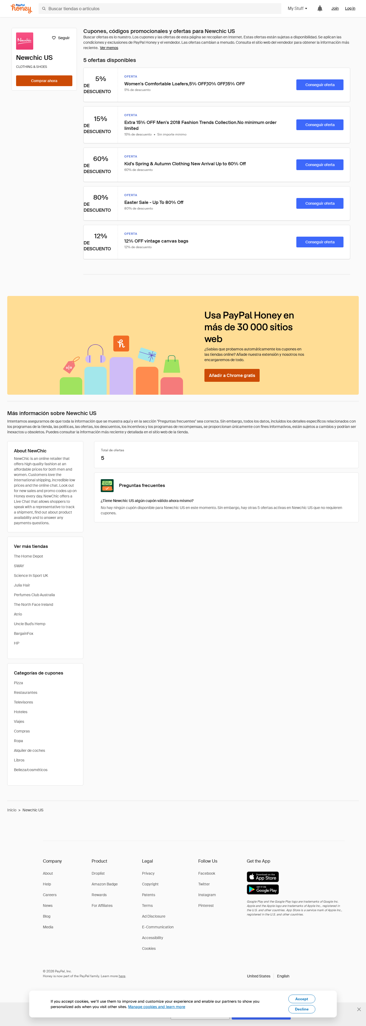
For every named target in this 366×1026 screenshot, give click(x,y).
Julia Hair (22, 585)
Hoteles (20, 711)
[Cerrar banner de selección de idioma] (359, 1009)
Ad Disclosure (153, 916)
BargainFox (23, 633)
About (48, 873)
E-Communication (158, 927)
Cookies (149, 948)
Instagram (207, 894)
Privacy (148, 873)
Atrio (18, 614)
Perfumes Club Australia (34, 594)
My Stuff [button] (296, 8)
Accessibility (152, 937)
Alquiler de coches (29, 750)
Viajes (19, 721)
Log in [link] (350, 8)
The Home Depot (28, 556)
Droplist (98, 873)
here (122, 976)
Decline (302, 1009)
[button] (268, 976)
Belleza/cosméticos (30, 769)
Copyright (150, 884)
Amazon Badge (105, 884)
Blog (46, 916)
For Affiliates (102, 905)
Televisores (23, 702)
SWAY (19, 565)
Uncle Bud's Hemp (29, 623)
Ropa (18, 740)
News (48, 905)
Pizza (18, 682)
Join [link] (335, 8)
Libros (19, 760)
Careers (50, 894)
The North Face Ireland (33, 604)
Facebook (206, 873)
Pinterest (206, 905)
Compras (22, 731)
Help (47, 884)
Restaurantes (25, 692)
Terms (147, 905)
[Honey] (21, 8)
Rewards (99, 894)
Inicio (11, 810)
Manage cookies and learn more (156, 1006)
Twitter (204, 884)
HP (16, 643)
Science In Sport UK (31, 575)
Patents (148, 894)
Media (48, 927)
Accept (301, 999)
